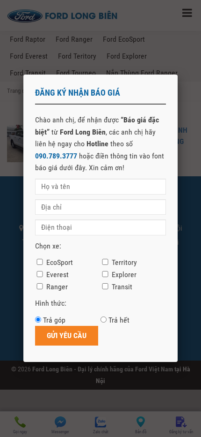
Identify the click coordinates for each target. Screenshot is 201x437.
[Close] (177, 74)
